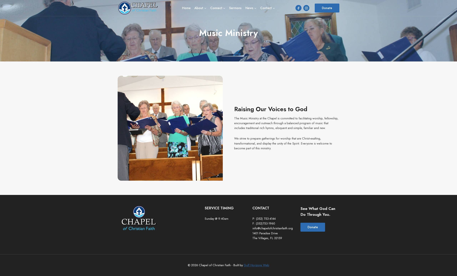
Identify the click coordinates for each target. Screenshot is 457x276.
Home (186, 8)
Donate (327, 8)
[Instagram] (306, 8)
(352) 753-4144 (266, 218)
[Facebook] (298, 8)
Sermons (235, 8)
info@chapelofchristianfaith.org (272, 228)
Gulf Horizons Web (256, 265)
